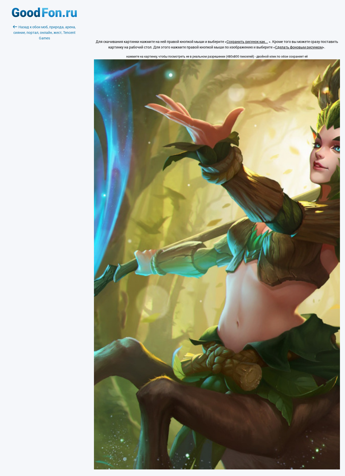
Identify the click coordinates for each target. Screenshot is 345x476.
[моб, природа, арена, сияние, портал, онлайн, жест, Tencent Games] (217, 468)
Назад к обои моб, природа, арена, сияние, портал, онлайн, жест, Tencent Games (44, 32)
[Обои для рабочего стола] (44, 15)
